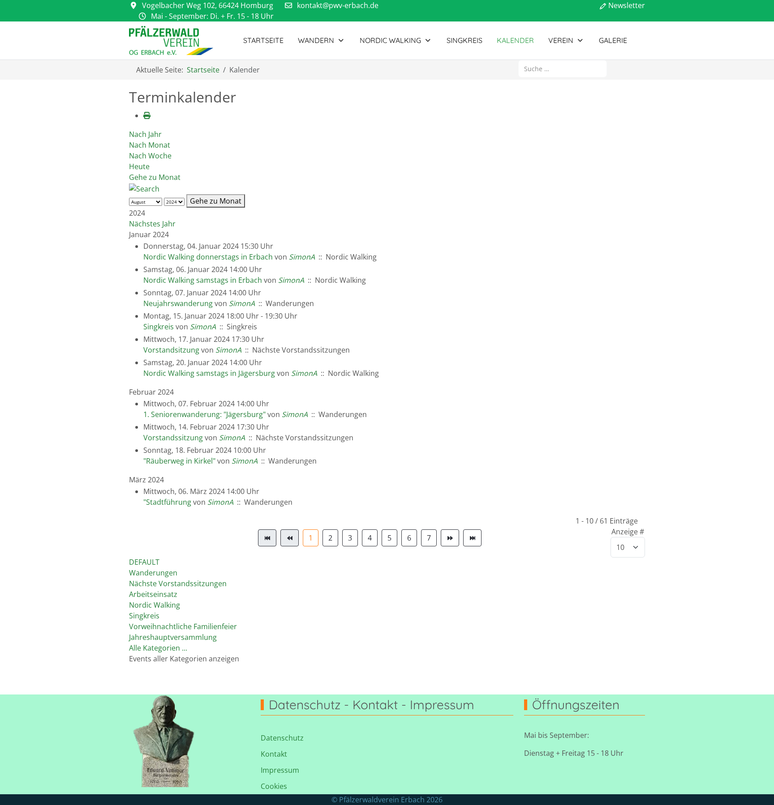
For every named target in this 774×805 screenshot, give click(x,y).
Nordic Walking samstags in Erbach (202, 280)
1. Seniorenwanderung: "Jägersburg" (204, 414)
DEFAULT (144, 562)
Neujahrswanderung (178, 303)
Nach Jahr (145, 134)
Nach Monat (149, 145)
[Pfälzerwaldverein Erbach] (171, 40)
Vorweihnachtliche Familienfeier (183, 626)
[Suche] (144, 188)
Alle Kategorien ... (158, 648)
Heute (139, 166)
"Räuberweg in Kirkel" (179, 461)
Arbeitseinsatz (153, 594)
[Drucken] (146, 115)
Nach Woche (150, 156)
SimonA (302, 257)
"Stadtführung (167, 502)
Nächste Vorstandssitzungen (178, 583)
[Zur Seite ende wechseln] (472, 537)
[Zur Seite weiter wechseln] (450, 537)
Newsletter (626, 5)
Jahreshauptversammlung (173, 637)
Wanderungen (153, 573)
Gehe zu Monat (155, 177)
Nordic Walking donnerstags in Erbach (208, 257)
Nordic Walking (154, 605)
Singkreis (158, 327)
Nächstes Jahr (152, 224)
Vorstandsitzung (171, 350)
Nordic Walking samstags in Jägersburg (209, 373)
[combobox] (562, 68)
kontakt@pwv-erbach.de (337, 5)
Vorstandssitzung (173, 438)
